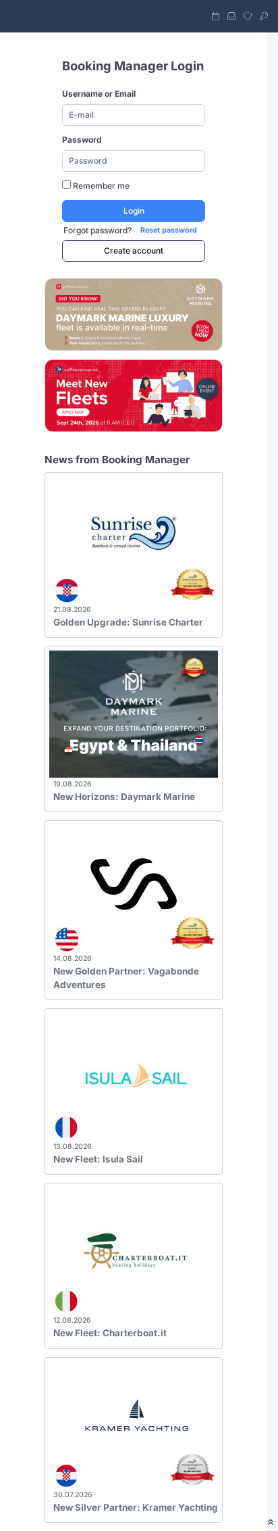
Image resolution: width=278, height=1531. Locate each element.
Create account (133, 250)
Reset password (168, 230)
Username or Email (99, 94)
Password (82, 140)
